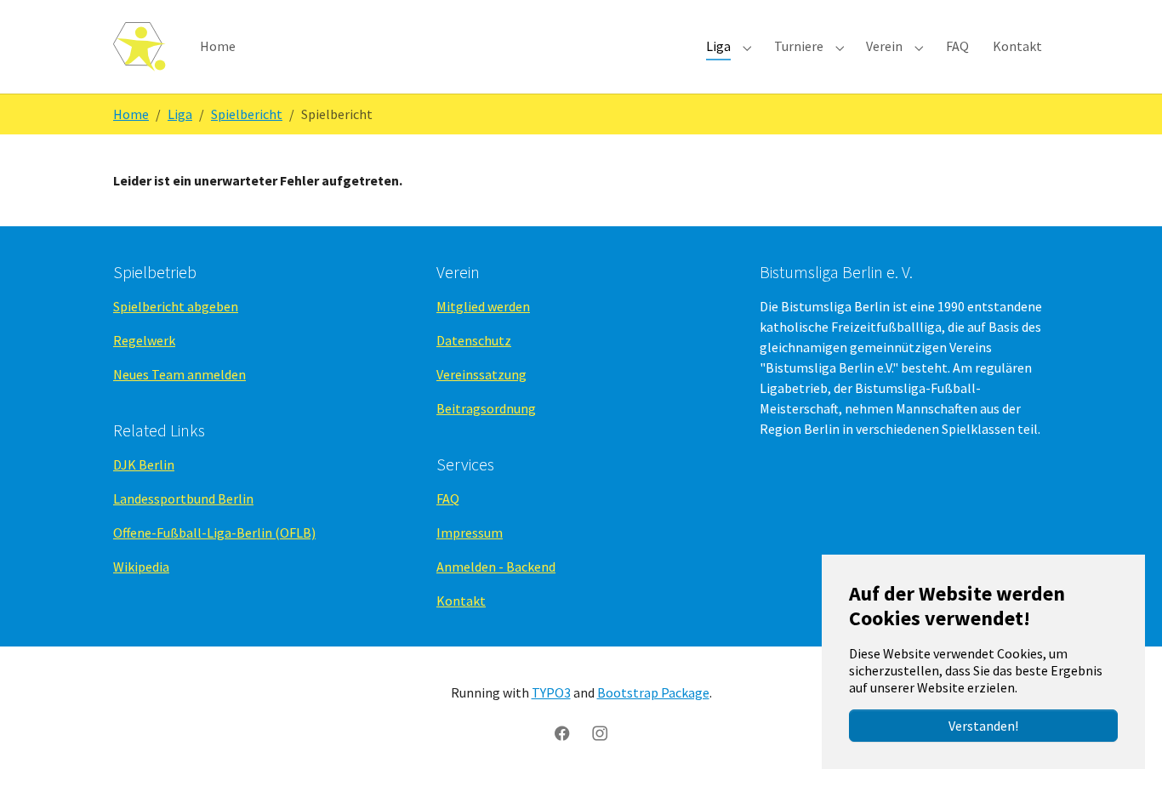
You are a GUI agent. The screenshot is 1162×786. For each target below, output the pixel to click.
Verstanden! (983, 725)
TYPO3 (551, 692)
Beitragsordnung (486, 408)
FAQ (447, 498)
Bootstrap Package (653, 692)
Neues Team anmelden (179, 374)
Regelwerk (144, 340)
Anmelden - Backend (495, 566)
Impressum (469, 532)
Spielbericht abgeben (175, 306)
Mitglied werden (483, 306)
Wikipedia (141, 566)
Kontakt (461, 600)
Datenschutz (473, 340)
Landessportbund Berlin (183, 498)
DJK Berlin (143, 464)
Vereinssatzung (481, 374)
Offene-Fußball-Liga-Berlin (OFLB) (214, 532)
